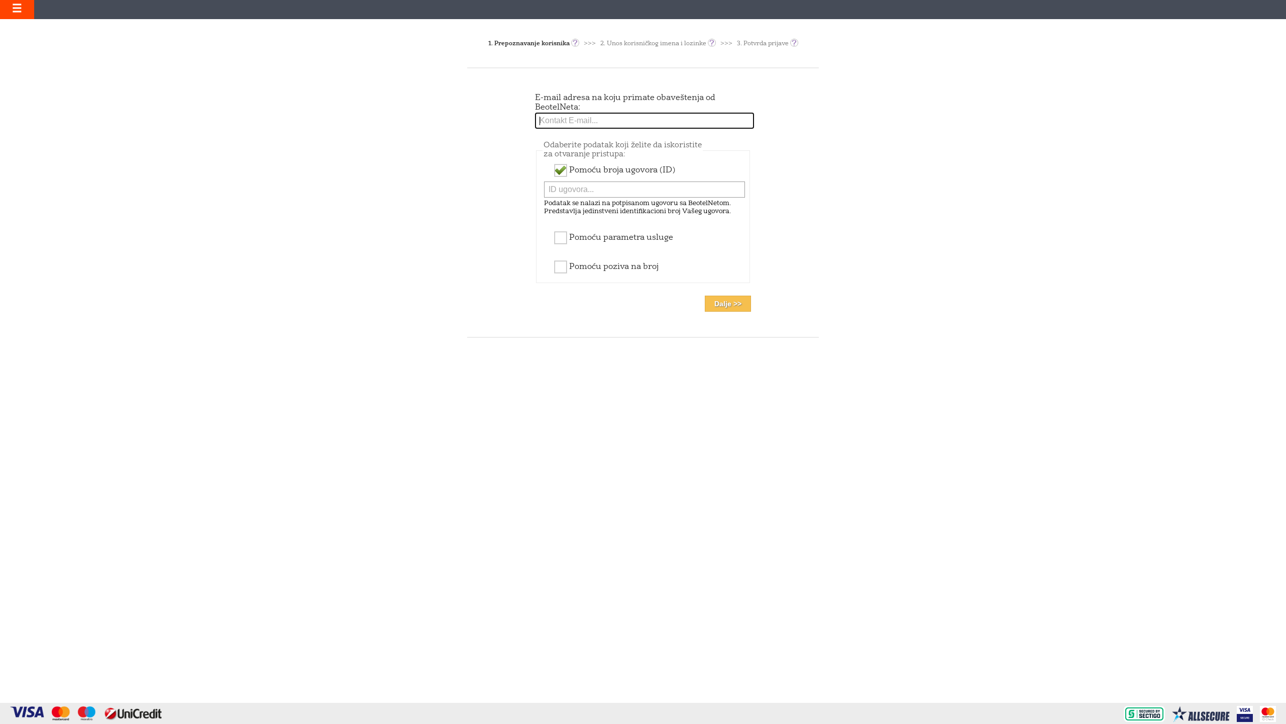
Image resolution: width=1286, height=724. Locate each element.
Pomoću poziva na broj (613, 267)
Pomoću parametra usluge (620, 238)
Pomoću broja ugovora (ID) (621, 170)
